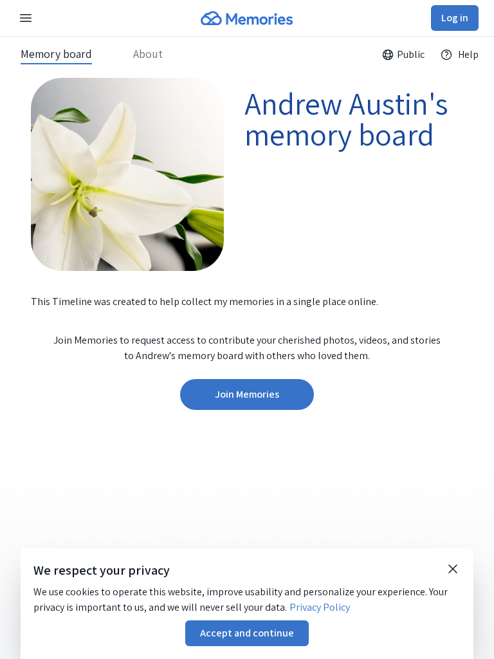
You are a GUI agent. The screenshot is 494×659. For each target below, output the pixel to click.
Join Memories (247, 394)
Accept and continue (247, 633)
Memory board (56, 54)
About (148, 54)
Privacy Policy (319, 607)
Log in (454, 17)
